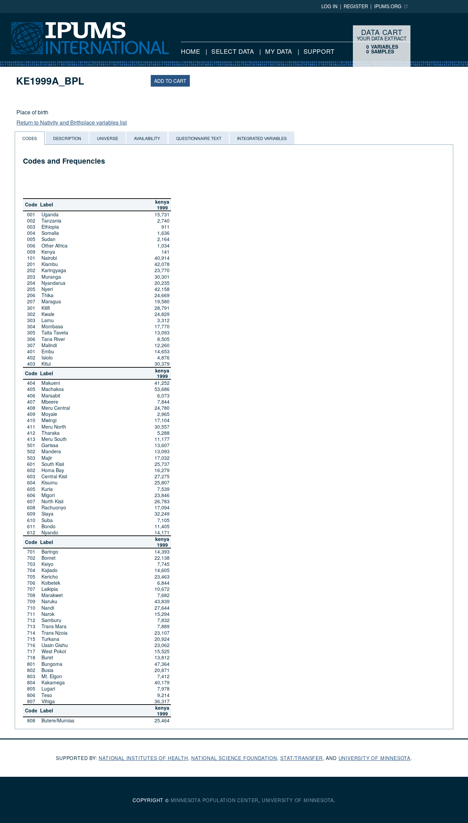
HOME (190, 51)
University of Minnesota (374, 758)
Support (319, 51)
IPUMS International (24, 16)
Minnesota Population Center (215, 800)
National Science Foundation (234, 758)
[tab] (30, 138)
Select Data (232, 51)
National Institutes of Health (143, 758)
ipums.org (388, 6)
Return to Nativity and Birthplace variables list (71, 122)
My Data (278, 51)
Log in (329, 6)
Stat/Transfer (301, 758)
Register (356, 6)
